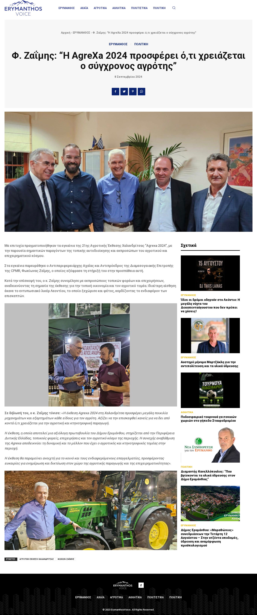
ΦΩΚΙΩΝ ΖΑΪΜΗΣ (66, 559)
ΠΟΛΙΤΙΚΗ (141, 44)
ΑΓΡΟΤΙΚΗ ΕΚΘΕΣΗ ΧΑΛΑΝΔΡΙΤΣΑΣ (37, 559)
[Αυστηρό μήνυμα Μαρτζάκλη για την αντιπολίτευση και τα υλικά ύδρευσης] (210, 335)
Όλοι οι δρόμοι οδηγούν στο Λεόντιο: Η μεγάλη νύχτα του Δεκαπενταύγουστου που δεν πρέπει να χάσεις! (210, 305)
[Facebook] (115, 91)
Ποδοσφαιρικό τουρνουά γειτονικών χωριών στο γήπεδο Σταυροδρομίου (208, 418)
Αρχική (65, 32)
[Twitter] (124, 91)
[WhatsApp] (141, 91)
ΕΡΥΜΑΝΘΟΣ (81, 32)
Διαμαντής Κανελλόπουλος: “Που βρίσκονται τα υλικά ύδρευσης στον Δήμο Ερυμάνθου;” (208, 475)
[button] (174, 7)
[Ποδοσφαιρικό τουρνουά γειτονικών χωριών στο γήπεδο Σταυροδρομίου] (210, 390)
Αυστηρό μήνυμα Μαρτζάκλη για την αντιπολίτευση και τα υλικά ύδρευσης (209, 364)
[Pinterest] (133, 91)
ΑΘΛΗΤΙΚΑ (187, 412)
